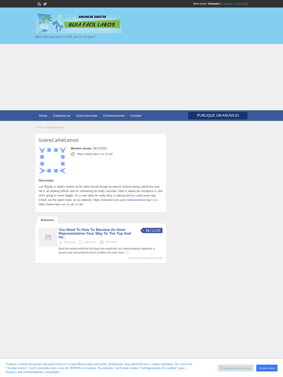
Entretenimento (114, 115)
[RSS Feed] (39, 3)
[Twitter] (44, 3)
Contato (136, 115)
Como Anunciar (87, 115)
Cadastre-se (229, 3)
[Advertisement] (141, 77)
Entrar (242, 3)
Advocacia (69, 242)
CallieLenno (90, 242)
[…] (126, 252)
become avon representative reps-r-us (133, 200)
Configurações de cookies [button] (235, 368)
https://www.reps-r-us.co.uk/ (95, 154)
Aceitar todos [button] (267, 368)
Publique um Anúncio (218, 115)
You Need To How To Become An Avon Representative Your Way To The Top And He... (95, 233)
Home (43, 115)
